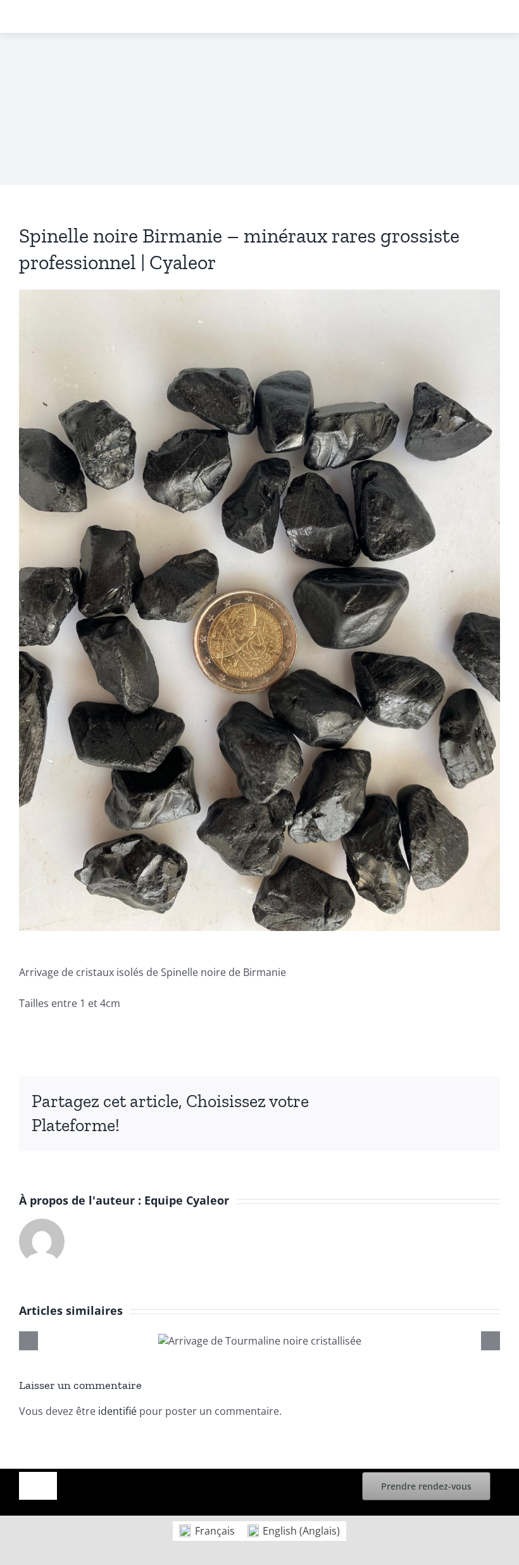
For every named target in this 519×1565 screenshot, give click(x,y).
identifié (117, 1411)
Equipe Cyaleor (186, 1200)
